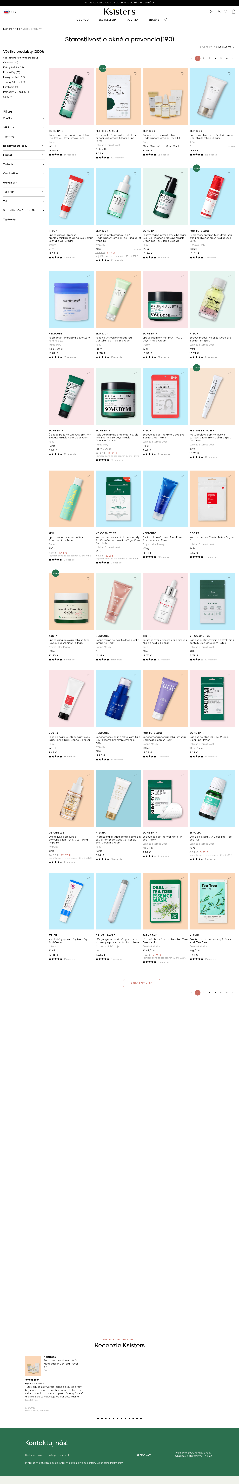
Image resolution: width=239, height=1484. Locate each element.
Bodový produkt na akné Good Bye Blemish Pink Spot (210, 339)
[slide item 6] (117, 1418)
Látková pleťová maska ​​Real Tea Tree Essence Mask (165, 941)
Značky (153, 19)
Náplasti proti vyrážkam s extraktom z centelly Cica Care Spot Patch (212, 641)
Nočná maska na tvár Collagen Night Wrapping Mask (117, 641)
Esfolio (196, 832)
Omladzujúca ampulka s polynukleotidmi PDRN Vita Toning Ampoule (68, 839)
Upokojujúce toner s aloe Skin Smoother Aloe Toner (66, 539)
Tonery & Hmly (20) (14, 82)
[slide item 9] (129, 1418)
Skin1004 (149, 131)
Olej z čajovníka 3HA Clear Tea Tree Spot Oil (211, 838)
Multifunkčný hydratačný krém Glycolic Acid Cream (71, 941)
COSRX (194, 533)
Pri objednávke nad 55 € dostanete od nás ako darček (119, 3)
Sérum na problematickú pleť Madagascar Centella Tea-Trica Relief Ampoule (118, 238)
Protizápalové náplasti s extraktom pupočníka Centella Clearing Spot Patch (116, 138)
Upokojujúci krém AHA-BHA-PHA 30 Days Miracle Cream (162, 339)
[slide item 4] (110, 1418)
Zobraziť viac (142, 983)
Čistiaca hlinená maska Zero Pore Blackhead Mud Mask (162, 539)
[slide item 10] (133, 1418)
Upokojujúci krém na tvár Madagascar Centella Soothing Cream (212, 137)
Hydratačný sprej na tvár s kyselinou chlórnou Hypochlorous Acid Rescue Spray (211, 238)
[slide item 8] (125, 1418)
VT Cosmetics (106, 533)
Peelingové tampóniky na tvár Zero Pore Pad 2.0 (69, 339)
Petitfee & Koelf (108, 131)
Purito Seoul (200, 230)
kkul (52, 533)
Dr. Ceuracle (105, 935)
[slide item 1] (98, 1418)
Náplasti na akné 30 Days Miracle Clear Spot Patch (209, 738)
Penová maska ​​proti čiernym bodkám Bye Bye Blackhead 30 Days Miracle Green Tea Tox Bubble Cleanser (164, 238)
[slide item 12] (141, 1418)
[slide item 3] (106, 1418)
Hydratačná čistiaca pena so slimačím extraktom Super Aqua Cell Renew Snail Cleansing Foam (118, 839)
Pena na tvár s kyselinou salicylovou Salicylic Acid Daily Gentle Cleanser (69, 738)
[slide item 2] (102, 1418)
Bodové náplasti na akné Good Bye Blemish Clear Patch (164, 436)
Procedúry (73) (11, 72)
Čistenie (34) (10, 62)
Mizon (53, 230)
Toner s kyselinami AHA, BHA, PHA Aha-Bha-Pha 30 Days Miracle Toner (71, 137)
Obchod (82, 19)
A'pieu (53, 935)
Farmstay (150, 935)
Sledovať (143, 1455)
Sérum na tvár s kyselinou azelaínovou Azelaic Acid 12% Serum (165, 641)
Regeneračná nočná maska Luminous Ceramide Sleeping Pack (164, 738)
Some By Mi (57, 131)
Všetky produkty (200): (23, 51)
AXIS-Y (53, 636)
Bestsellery (108, 19)
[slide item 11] (137, 1418)
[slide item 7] (121, 1418)
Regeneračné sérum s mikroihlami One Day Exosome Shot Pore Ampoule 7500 (118, 740)
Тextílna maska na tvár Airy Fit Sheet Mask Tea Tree (211, 941)
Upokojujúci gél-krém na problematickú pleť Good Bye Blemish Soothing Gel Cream (71, 238)
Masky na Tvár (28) (14, 77)
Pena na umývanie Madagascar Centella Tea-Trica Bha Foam (114, 339)
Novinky (132, 19)
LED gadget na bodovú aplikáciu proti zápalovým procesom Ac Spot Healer (118, 941)
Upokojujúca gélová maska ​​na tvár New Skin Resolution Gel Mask (69, 641)
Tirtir (147, 636)
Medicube (55, 333)
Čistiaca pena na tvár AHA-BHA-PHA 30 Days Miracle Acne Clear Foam (70, 436)
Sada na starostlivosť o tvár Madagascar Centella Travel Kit (161, 137)
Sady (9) (7, 96)
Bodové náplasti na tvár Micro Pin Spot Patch (162, 838)
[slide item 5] (114, 1418)
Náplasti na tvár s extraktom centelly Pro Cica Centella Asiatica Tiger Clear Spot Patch (118, 540)
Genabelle (56, 832)
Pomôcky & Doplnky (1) (16, 91)
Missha (101, 832)
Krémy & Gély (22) (13, 67)
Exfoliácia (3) (10, 87)
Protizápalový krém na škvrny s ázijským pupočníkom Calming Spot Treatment (210, 437)
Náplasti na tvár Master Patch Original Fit (212, 539)
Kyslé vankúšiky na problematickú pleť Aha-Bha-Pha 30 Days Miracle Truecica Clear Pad (117, 437)
